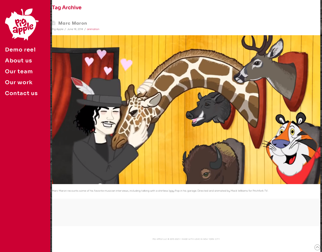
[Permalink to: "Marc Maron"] (186, 109)
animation (93, 29)
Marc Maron (72, 23)
